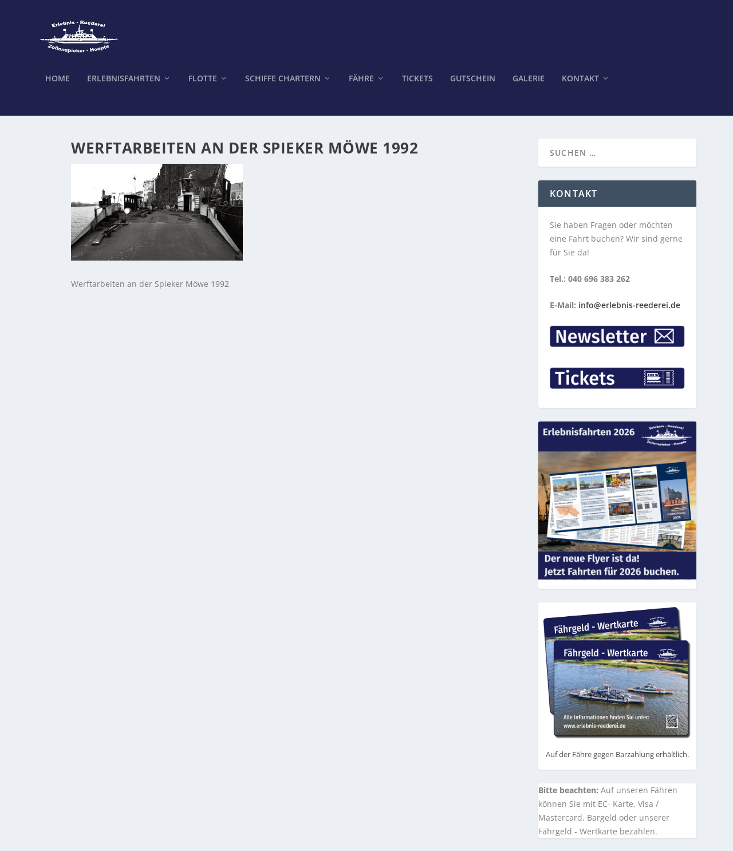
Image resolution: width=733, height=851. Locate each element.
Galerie (529, 79)
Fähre (361, 79)
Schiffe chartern (283, 79)
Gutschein (472, 79)
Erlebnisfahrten (123, 79)
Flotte (202, 79)
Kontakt (580, 79)
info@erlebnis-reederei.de (629, 305)
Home (57, 79)
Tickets (417, 79)
